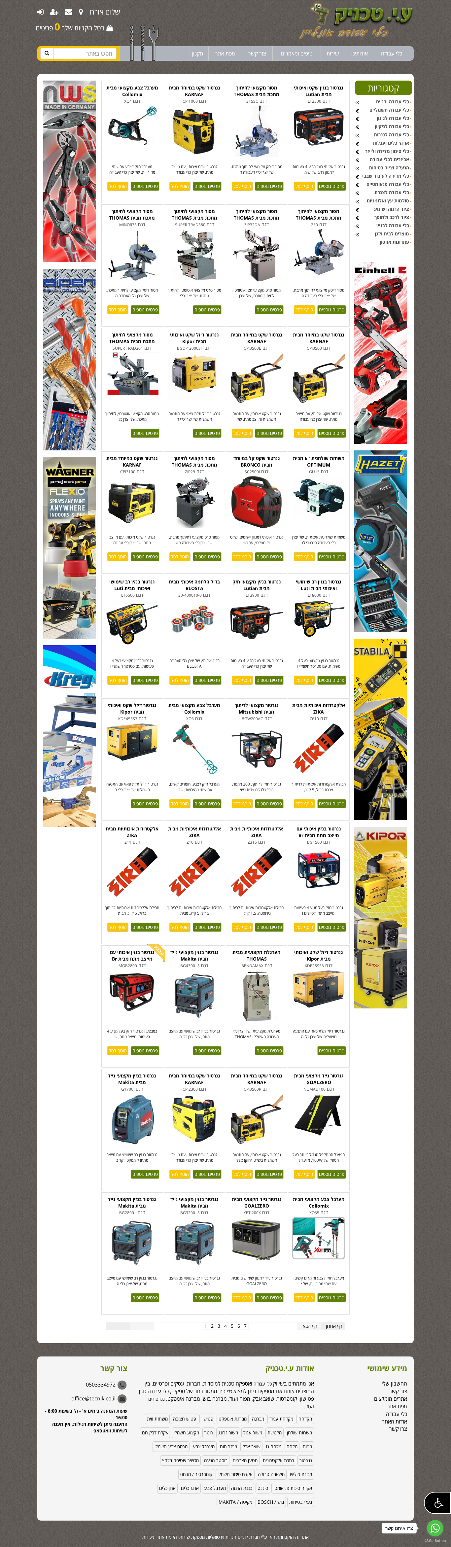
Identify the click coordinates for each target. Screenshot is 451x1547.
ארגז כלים (190, 1488)
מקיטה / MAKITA (235, 1502)
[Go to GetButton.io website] (435, 1540)
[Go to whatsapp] (435, 1528)
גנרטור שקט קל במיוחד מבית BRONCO (256, 461)
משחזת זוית (157, 1419)
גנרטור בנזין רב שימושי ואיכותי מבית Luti (132, 585)
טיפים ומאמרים (297, 53)
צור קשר (257, 53)
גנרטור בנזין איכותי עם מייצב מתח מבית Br (318, 832)
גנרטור (305, 1460)
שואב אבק (251, 1446)
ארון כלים (167, 1488)
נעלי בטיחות (300, 1502)
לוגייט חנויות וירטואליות (227, 1537)
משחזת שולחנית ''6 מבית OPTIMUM (319, 461)
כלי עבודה (391, 53)
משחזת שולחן (299, 1432)
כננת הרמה (241, 1488)
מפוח (307, 1446)
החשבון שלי (394, 1383)
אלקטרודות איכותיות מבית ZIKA (318, 708)
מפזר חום (228, 1446)
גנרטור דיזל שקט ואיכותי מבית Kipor (194, 338)
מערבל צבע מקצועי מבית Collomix (132, 91)
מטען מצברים (245, 1460)
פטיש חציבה (184, 1419)
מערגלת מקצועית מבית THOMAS (256, 955)
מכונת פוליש (301, 1474)
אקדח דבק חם (155, 1432)
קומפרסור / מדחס (196, 1474)
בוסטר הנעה (215, 1460)
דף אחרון (334, 1326)
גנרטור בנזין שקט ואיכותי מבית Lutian (318, 91)
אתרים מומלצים (390, 1398)
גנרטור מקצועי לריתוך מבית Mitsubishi (257, 708)
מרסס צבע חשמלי (171, 1446)
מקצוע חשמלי (186, 1432)
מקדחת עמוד (281, 1419)
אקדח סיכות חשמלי (235, 1474)
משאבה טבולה (271, 1474)
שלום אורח (105, 12)
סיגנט (263, 1488)
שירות (333, 53)
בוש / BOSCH (271, 1502)
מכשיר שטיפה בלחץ (180, 1460)
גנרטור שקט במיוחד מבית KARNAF (194, 91)
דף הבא (310, 1326)
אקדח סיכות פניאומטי (292, 1488)
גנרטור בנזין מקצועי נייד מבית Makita (194, 955)
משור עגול (252, 1432)
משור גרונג (228, 1432)
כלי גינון (224, 1391)
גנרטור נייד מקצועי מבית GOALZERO (319, 1078)
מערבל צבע (204, 1446)
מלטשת (274, 1432)
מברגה (258, 1419)
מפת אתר (225, 53)
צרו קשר (398, 1428)
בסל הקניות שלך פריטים (71, 26)
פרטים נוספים (145, 186)
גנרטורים (156, 1399)
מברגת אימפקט (233, 1419)
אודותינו (359, 53)
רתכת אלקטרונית (278, 1460)
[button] (437, 1503)
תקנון (197, 53)
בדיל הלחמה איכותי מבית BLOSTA (194, 585)
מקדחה (305, 1419)
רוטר (208, 1432)
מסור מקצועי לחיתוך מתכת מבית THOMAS (256, 91)
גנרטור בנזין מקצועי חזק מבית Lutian (256, 585)
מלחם (292, 1446)
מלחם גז (273, 1446)
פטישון (207, 1419)
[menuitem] (81, 12)
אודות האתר (394, 1421)
